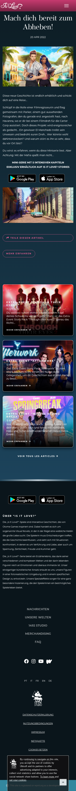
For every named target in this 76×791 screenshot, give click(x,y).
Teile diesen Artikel (27, 238)
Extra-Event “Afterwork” (31, 360)
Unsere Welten (38, 617)
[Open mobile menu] (66, 5)
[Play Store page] (22, 178)
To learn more (47, 776)
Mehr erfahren (18, 253)
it (31, 680)
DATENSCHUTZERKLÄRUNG (38, 714)
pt (25, 680)
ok (63, 782)
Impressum (38, 732)
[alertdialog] (38, 773)
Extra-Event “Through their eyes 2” (33, 304)
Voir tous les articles (37, 456)
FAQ (38, 642)
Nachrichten (38, 609)
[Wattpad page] (49, 661)
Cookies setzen (38, 749)
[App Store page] (54, 178)
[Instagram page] (33, 661)
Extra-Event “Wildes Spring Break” (33, 415)
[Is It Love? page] (11, 5)
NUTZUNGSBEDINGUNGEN (38, 723)
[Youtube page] (40, 661)
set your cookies (17, 780)
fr (37, 680)
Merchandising (38, 633)
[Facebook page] (26, 661)
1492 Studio (38, 625)
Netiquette (38, 741)
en (43, 680)
